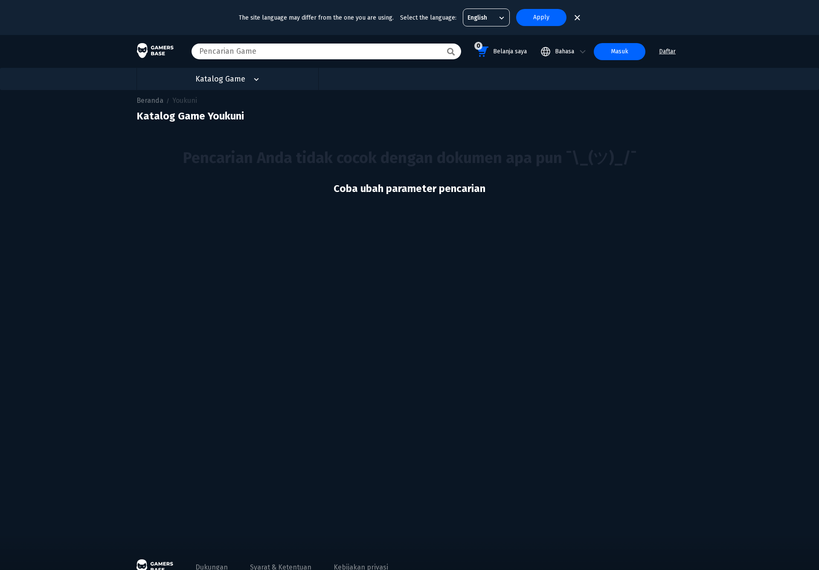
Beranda (149, 100)
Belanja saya (501, 48)
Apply (541, 17)
